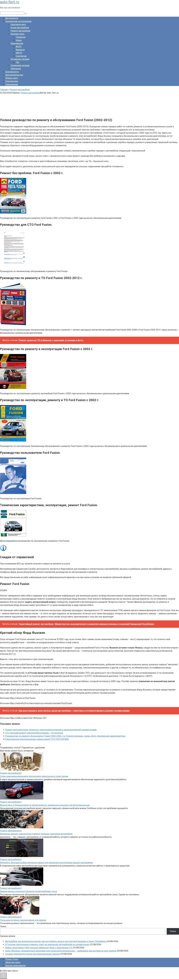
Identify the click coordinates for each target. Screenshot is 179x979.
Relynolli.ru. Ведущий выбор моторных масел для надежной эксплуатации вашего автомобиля (46, 862)
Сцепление (21, 56)
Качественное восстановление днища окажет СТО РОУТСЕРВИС (37, 739)
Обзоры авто (11, 78)
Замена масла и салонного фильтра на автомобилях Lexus (28, 891)
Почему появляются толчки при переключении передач (32, 954)
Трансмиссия (16, 43)
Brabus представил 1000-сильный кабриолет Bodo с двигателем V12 (38, 947)
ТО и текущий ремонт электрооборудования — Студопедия (34, 733)
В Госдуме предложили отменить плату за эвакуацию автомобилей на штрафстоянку (47, 944)
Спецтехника (11, 81)
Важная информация (15, 965)
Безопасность (12, 72)
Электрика (15, 68)
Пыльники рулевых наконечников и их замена (23, 920)
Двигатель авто (18, 24)
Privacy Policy (11, 959)
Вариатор (20, 49)
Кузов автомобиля (19, 27)
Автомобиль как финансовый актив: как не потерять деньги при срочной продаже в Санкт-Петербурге (55, 941)
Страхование (11, 84)
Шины (19, 40)
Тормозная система (19, 65)
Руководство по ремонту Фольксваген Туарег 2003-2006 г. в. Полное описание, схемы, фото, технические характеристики (65, 736)
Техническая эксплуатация (18, 21)
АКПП (19, 46)
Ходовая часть (17, 34)
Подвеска (20, 37)
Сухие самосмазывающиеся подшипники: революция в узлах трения (34, 776)
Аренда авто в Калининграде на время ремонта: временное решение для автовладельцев (45, 805)
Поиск (3, 926)
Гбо (17, 62)
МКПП (19, 53)
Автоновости (11, 18)
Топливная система (19, 59)
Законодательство (14, 75)
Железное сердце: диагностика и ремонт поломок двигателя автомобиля (36, 834)
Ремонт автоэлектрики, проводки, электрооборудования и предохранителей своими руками (51, 729)
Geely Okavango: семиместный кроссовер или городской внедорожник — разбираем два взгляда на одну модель (60, 951)
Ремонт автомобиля (20, 31)
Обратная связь (12, 962)
